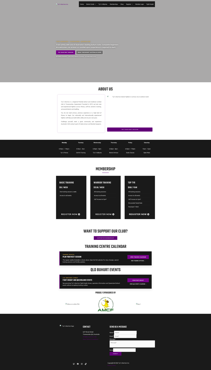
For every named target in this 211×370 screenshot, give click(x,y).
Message (113, 339)
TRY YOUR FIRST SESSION (65, 52)
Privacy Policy (112, 365)
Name (112, 332)
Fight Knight (150, 4)
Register (128, 4)
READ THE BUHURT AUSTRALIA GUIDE (89, 52)
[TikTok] (86, 364)
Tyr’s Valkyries (102, 4)
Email (112, 336)
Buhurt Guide (90, 4)
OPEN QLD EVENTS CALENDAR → (138, 284)
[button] (95, 4)
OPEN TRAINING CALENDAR (138, 257)
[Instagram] (82, 364)
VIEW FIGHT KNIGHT (138, 280)
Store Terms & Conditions (90, 339)
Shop (122, 4)
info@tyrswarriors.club (90, 337)
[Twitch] (74, 364)
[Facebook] (78, 364)
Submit (115, 353)
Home (82, 4)
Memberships (114, 4)
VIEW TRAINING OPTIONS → (138, 260)
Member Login (139, 4)
